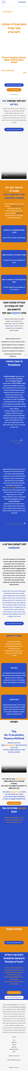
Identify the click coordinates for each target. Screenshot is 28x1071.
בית (14, 1040)
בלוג (14, 1051)
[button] (14, 85)
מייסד (17, 376)
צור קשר (14, 1047)
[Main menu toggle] (3, 2)
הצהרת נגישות (14, 1049)
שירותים (14, 1042)
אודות (14, 1044)
